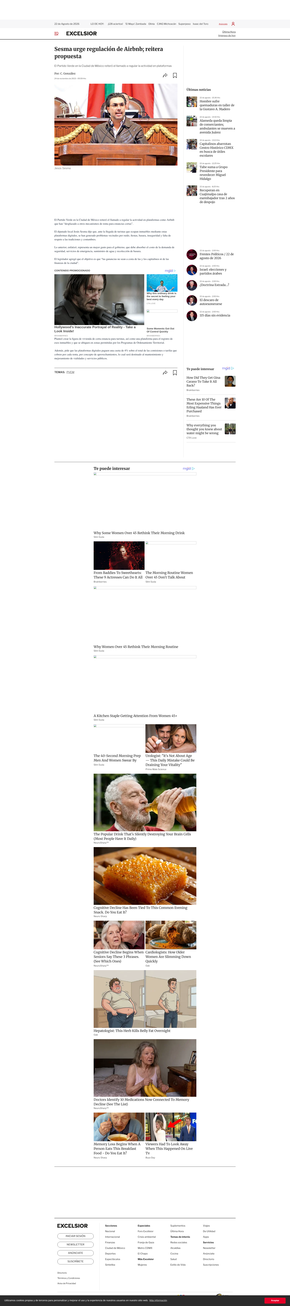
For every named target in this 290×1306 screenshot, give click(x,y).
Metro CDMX (145, 1248)
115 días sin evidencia (215, 315)
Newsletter (75, 1244)
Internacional (112, 1236)
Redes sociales (178, 1242)
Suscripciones (211, 1264)
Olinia (151, 23)
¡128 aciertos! (115, 23)
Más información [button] (158, 1300)
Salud (173, 1259)
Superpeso (184, 23)
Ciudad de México (115, 1248)
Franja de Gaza (146, 1242)
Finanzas (110, 1242)
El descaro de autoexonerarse (211, 302)
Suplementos (177, 1225)
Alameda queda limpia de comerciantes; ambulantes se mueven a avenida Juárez (217, 126)
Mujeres (142, 1264)
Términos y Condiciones (68, 1278)
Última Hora (229, 31)
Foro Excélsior (146, 1231)
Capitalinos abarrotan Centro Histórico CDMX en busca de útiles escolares (217, 150)
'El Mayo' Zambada (135, 23)
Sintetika (110, 1264)
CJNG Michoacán (166, 23)
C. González (68, 73)
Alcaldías (175, 1248)
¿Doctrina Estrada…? (214, 285)
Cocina (174, 1253)
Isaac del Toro (200, 23)
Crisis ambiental (147, 1236)
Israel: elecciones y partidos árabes (213, 271)
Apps (206, 1236)
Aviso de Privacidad (66, 1283)
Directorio (62, 1273)
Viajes (206, 1225)
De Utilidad (209, 1231)
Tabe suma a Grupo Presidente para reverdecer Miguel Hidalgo (213, 173)
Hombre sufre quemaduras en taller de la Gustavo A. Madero (217, 105)
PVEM (70, 372)
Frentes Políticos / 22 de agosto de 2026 (217, 256)
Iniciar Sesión (75, 1236)
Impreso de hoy (227, 35)
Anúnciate (223, 24)
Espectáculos (112, 1259)
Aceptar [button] (275, 1300)
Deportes (110, 1253)
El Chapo (143, 1253)
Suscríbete (76, 1261)
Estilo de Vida (177, 1264)
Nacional (110, 1231)
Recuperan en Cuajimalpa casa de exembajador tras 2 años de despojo (217, 196)
